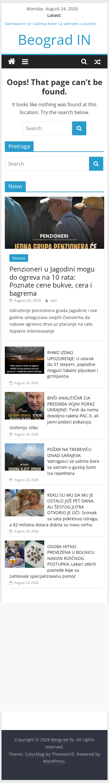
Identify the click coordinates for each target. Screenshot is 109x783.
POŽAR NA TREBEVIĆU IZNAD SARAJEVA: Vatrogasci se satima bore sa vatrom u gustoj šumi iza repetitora (73, 461)
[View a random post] (97, 61)
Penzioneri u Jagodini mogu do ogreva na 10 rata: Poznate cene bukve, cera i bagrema (52, 280)
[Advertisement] (54, 657)
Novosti (18, 258)
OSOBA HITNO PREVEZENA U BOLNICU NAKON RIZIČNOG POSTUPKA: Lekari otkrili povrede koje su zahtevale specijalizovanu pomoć (52, 561)
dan (54, 300)
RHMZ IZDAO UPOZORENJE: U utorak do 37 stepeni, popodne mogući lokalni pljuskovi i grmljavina (72, 364)
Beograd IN (54, 39)
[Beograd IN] (11, 61)
